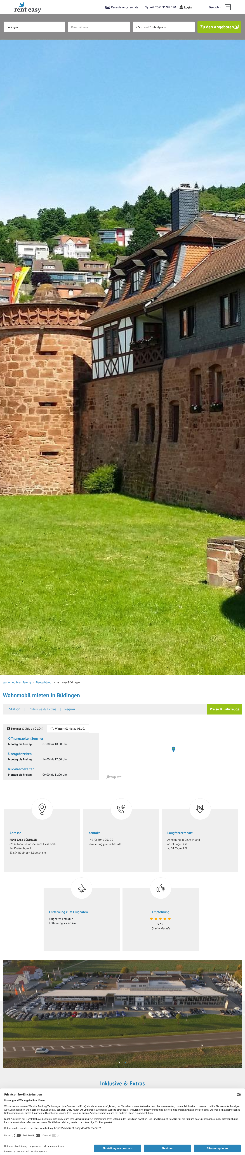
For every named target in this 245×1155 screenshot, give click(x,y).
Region (69, 709)
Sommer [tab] (27, 728)
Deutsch (214, 7)
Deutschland (43, 682)
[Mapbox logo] (114, 777)
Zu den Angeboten (217, 27)
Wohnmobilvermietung (17, 682)
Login (188, 7)
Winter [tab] (70, 728)
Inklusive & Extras (42, 709)
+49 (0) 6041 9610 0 (101, 839)
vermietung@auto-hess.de (104, 844)
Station (14, 709)
